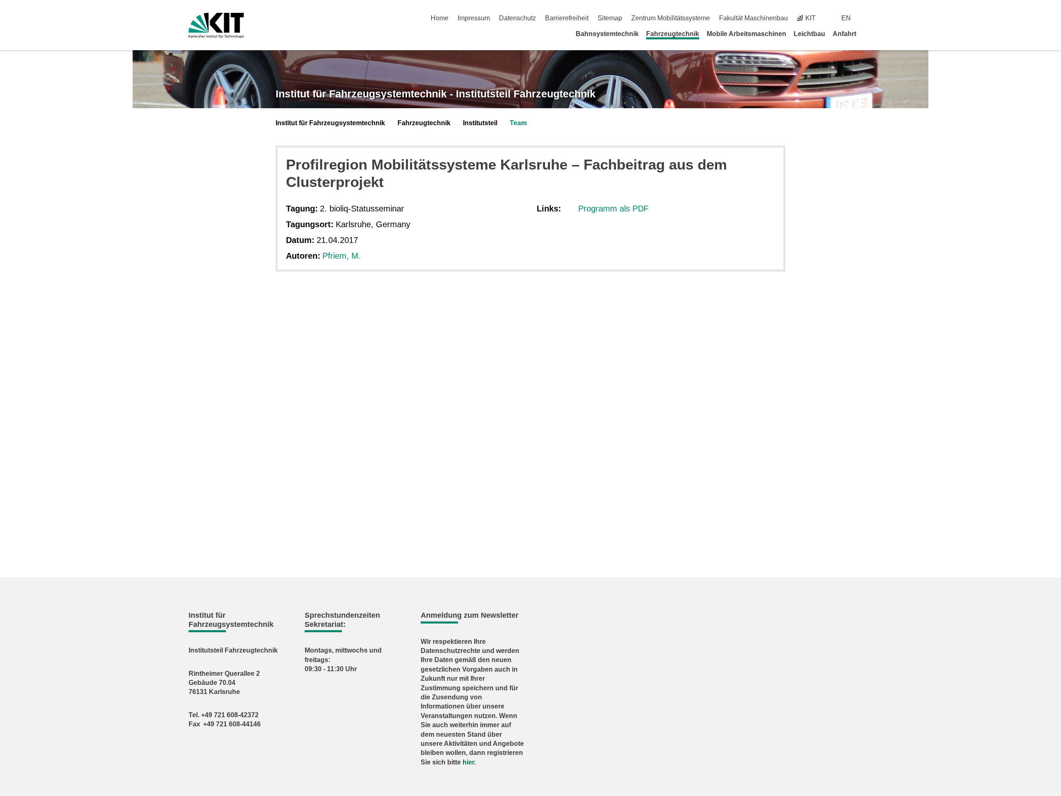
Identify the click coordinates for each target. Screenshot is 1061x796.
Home (439, 18)
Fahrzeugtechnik (672, 33)
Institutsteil (480, 122)
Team (518, 122)
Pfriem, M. (341, 255)
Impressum (474, 18)
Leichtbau (809, 33)
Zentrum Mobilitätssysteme (670, 18)
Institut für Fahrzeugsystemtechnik (330, 122)
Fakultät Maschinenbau (753, 18)
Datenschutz (517, 18)
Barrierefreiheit (567, 18)
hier (468, 762)
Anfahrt (844, 33)
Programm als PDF (613, 208)
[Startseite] (869, 33)
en (846, 18)
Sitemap (610, 18)
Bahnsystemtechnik (607, 33)
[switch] (869, 18)
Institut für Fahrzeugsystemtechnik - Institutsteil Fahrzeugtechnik (436, 94)
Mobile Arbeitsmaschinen (746, 33)
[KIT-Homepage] (216, 25)
